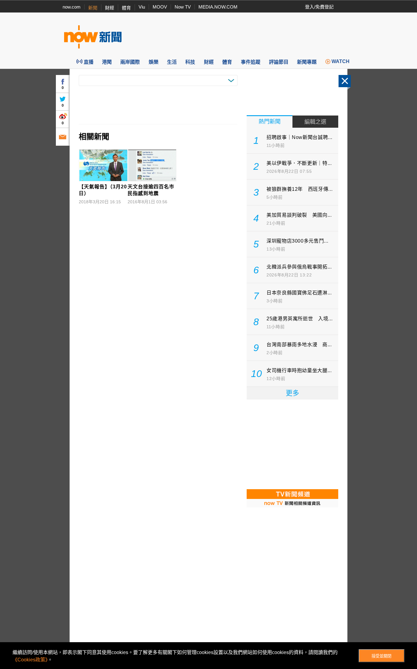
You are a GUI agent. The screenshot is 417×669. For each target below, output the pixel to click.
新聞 (92, 7)
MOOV (160, 6)
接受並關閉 (381, 656)
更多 (292, 393)
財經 (109, 7)
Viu (142, 6)
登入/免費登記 (319, 6)
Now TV (183, 6)
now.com (72, 6)
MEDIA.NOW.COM (218, 6)
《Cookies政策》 (30, 659)
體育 (126, 7)
